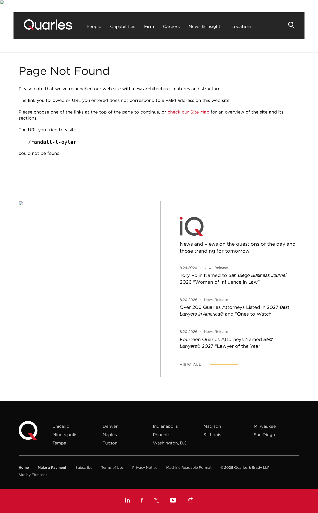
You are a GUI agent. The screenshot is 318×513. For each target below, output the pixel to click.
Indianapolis (165, 426)
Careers (171, 26)
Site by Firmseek (33, 474)
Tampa (59, 443)
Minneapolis (64, 434)
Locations (241, 26)
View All (190, 364)
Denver (110, 426)
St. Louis (212, 434)
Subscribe (83, 467)
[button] (190, 500)
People (94, 26)
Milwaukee (265, 426)
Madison (212, 426)
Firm (149, 26)
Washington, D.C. (170, 443)
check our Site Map (188, 112)
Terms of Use (112, 467)
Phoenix (161, 434)
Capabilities (122, 26)
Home (24, 467)
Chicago (60, 426)
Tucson (110, 443)
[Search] (291, 25)
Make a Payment (52, 467)
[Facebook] (142, 501)
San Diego (264, 434)
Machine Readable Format (189, 467)
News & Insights (206, 26)
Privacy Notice (144, 467)
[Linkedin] (127, 501)
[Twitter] (156, 501)
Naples (110, 434)
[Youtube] (173, 501)
